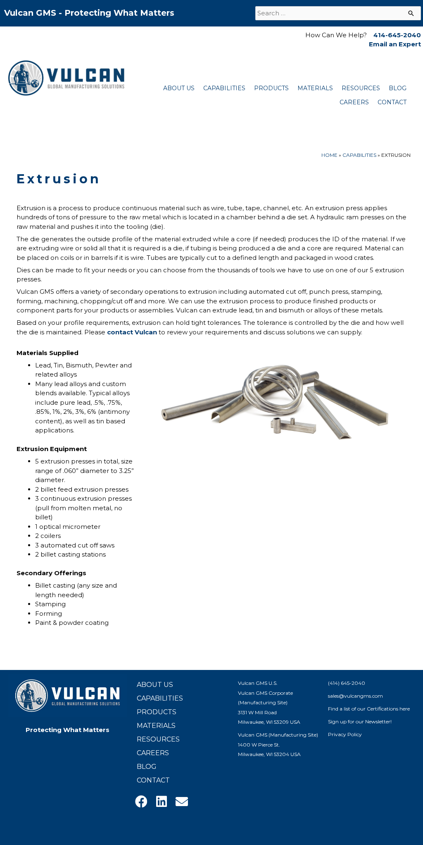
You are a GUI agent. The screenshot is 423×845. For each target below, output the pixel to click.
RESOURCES (361, 88)
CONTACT (392, 102)
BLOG (397, 88)
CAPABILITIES (224, 88)
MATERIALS (315, 88)
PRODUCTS (271, 88)
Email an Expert (395, 44)
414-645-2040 (397, 35)
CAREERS (354, 102)
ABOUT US (179, 88)
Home (329, 155)
